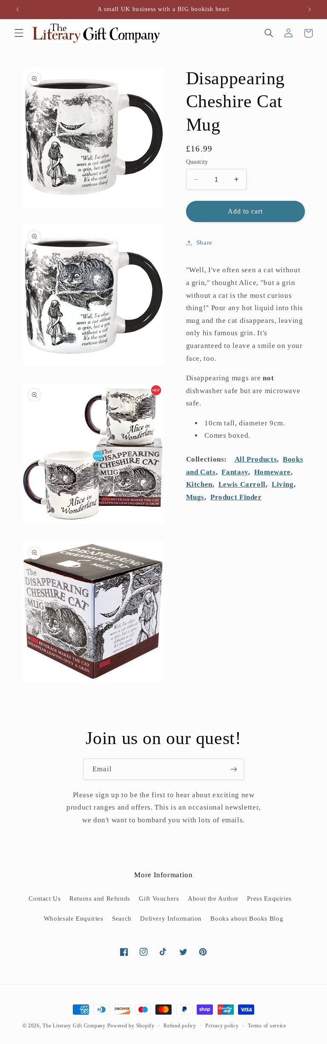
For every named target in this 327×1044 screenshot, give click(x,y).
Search (122, 918)
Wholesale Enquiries (73, 918)
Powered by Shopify (131, 1025)
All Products (256, 459)
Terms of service (267, 1025)
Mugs (195, 497)
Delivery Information (171, 918)
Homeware (272, 472)
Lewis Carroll (242, 484)
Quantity (197, 162)
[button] (19, 33)
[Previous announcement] (17, 9)
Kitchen (199, 484)
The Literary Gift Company (74, 1025)
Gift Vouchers (159, 898)
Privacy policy (221, 1025)
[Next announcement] (309, 9)
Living (283, 484)
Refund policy (180, 1025)
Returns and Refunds (99, 898)
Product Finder (236, 497)
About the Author (213, 898)
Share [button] (204, 242)
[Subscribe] (234, 769)
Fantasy (234, 472)
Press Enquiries (269, 898)
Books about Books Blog (246, 918)
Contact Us (44, 898)
